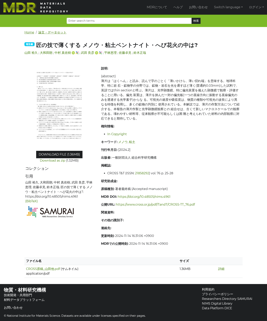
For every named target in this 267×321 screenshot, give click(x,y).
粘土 (132, 142)
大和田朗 (46, 53)
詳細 (221, 269)
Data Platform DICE (217, 308)
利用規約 (208, 289)
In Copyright (117, 134)
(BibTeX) (31, 201)
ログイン (255, 7)
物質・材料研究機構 (25, 290)
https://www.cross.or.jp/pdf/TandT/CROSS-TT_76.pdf (155, 204)
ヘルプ (178, 7)
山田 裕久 (31, 53)
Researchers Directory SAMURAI (227, 299)
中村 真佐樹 (63, 53)
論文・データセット (52, 32)
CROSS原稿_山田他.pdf (43, 269)
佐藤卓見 (125, 53)
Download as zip (52, 160)
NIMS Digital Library (217, 303)
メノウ (123, 142)
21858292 (142, 173)
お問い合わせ (198, 7)
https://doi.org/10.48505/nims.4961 (144, 197)
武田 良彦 (87, 53)
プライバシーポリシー (217, 294)
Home (29, 32)
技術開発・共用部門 (18, 295)
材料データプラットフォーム (24, 300)
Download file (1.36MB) (59, 154)
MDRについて (157, 7)
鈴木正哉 (140, 53)
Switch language (227, 7)
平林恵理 (110, 53)
